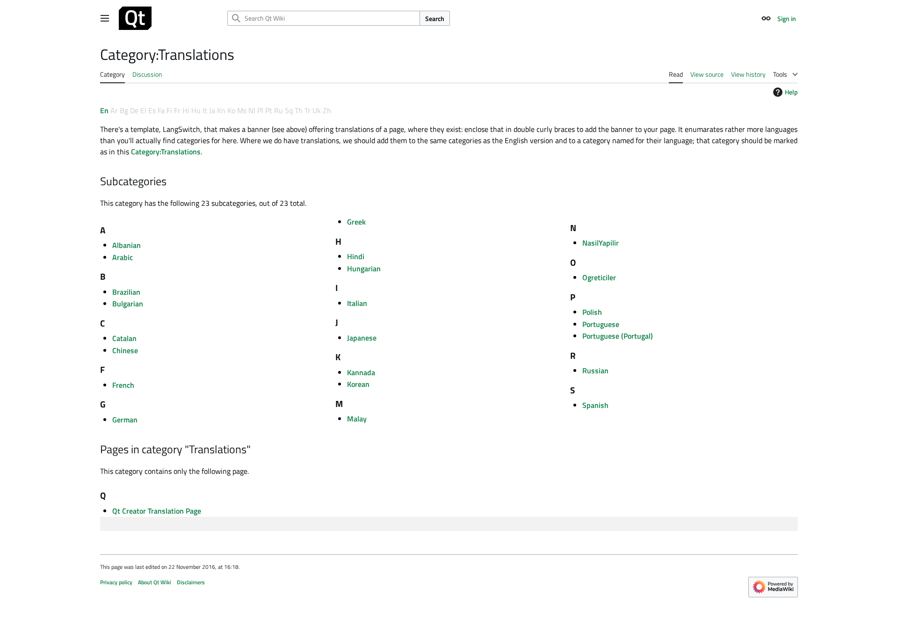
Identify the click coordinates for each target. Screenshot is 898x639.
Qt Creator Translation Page (156, 510)
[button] (104, 18)
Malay (357, 418)
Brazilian (126, 292)
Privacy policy (116, 582)
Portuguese (600, 324)
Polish (592, 312)
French (123, 385)
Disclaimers (191, 582)
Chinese (125, 350)
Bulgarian (127, 303)
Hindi (355, 256)
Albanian (126, 245)
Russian (595, 370)
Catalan (124, 338)
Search (434, 18)
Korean (358, 384)
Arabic (122, 257)
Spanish (595, 405)
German (125, 419)
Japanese (362, 337)
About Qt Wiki (154, 582)
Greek (356, 221)
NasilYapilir (600, 242)
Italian (357, 303)
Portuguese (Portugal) (617, 335)
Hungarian (364, 268)
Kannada (361, 372)
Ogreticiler (599, 277)
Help (791, 92)
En (104, 110)
